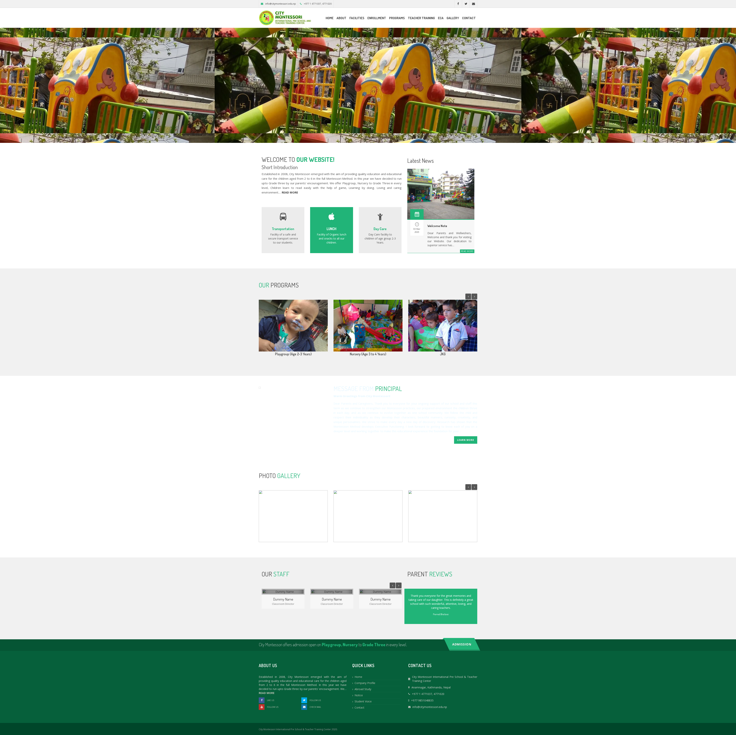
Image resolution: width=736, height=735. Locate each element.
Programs (397, 18)
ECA (441, 18)
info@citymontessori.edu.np (280, 3)
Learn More (465, 440)
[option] (293, 330)
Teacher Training (421, 18)
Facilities (356, 18)
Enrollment (376, 18)
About (341, 18)
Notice (359, 695)
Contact (469, 18)
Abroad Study (363, 689)
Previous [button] (468, 296)
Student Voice (363, 701)
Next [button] (474, 296)
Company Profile (365, 683)
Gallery (453, 18)
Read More (467, 251)
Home (330, 18)
